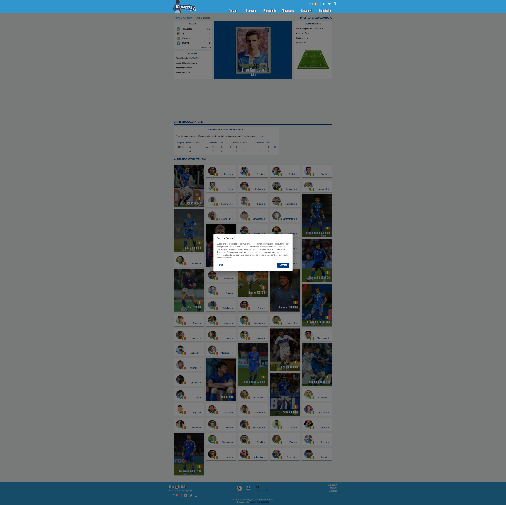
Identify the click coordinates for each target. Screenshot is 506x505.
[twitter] (329, 3)
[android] (334, 3)
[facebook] (324, 3)
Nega (221, 265)
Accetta (283, 265)
